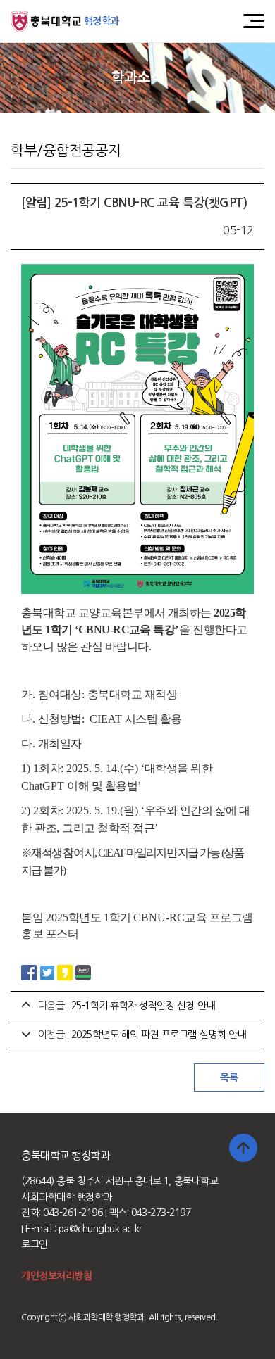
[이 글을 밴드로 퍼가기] (83, 971)
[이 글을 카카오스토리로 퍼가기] (65, 971)
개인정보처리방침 (56, 1276)
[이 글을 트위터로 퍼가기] (47, 971)
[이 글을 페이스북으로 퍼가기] (29, 971)
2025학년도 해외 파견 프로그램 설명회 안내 (158, 1034)
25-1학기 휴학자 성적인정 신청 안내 (143, 1006)
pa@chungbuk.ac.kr (100, 1229)
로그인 (34, 1244)
